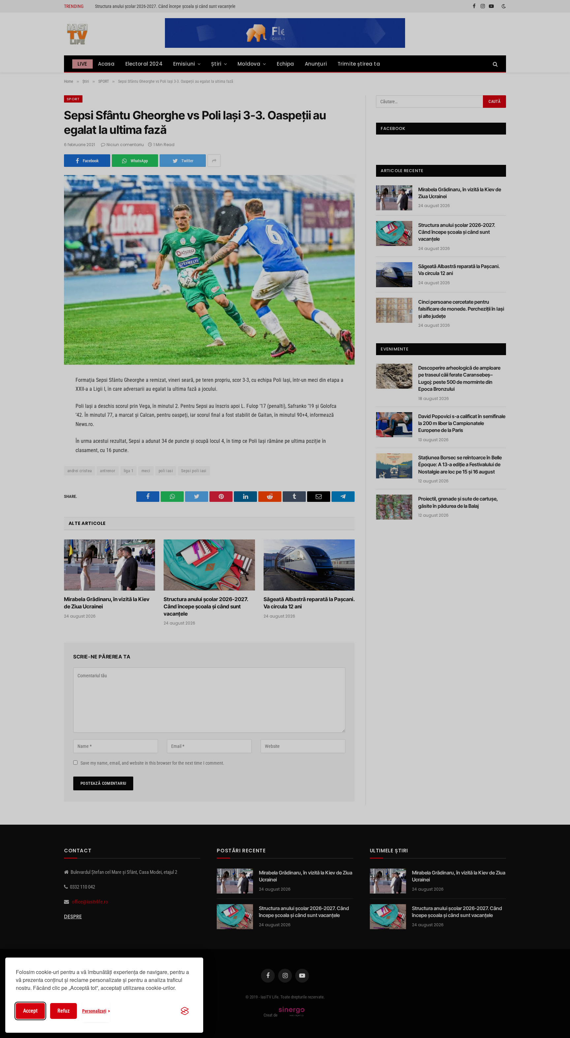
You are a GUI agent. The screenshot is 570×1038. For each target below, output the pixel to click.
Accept (30, 1011)
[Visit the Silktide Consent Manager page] (185, 1011)
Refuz (63, 1011)
